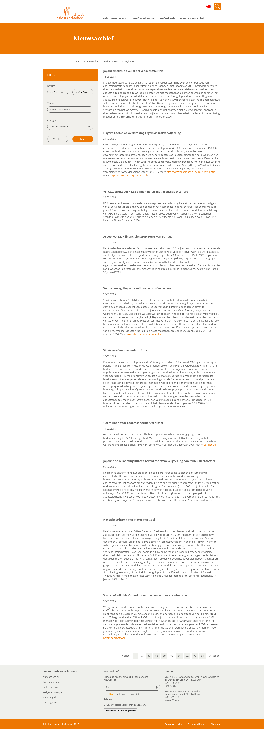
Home (76, 61)
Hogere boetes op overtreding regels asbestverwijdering (142, 133)
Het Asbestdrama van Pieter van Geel (129, 519)
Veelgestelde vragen (53, 692)
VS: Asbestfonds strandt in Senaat (126, 350)
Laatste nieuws (50, 687)
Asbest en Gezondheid (192, 18)
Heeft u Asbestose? (144, 18)
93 (194, 655)
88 (156, 655)
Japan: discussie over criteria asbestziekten (133, 71)
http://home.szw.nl (114, 638)
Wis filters (58, 139)
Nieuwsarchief (91, 61)
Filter (82, 139)
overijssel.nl (209, 444)
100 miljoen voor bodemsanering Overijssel (133, 423)
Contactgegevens (51, 702)
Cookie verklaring (173, 724)
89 (164, 655)
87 (149, 655)
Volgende (214, 655)
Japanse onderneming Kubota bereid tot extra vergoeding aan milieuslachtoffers (159, 461)
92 (187, 655)
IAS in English (50, 697)
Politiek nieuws (111, 61)
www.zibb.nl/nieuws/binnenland (145, 334)
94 (202, 655)
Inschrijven (157, 687)
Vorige (126, 655)
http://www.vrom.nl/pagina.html (128, 175)
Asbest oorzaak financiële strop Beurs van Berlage (137, 236)
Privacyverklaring (196, 724)
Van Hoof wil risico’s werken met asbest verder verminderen (145, 595)
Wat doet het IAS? (52, 676)
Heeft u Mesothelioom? (115, 18)
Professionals (167, 18)
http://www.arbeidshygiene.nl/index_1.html (191, 172)
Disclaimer (216, 724)
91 (179, 655)
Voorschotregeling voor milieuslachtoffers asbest (137, 288)
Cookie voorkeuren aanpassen (120, 710)
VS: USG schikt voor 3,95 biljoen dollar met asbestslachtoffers (145, 191)
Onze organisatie (51, 681)
